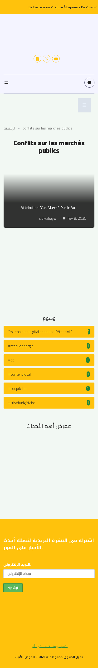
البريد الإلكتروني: (17, 564)
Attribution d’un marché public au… (49, 207)
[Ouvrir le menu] (6, 82)
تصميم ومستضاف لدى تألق (49, 646)
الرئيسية (9, 128)
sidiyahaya (47, 218)
